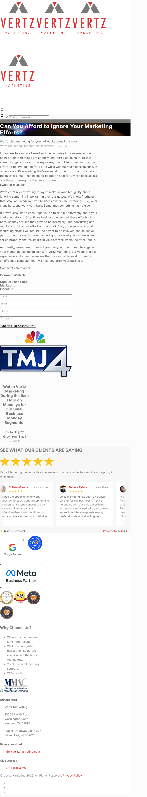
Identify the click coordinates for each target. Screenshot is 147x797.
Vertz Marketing (11, 146)
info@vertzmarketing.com (22, 751)
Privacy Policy (72, 775)
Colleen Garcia (10, 487)
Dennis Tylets (70, 487)
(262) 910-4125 (15, 768)
